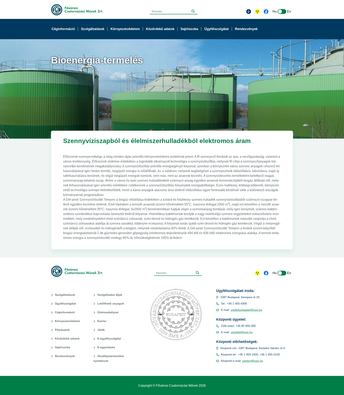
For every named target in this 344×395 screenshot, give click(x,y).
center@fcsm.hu (252, 360)
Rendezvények (65, 356)
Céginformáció (65, 312)
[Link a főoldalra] (77, 10)
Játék (101, 329)
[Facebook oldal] (266, 12)
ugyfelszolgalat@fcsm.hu (246, 309)
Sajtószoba (62, 347)
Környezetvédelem (67, 321)
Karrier (101, 321)
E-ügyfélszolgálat (109, 338)
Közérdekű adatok (67, 338)
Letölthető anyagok (110, 303)
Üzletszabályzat (107, 312)
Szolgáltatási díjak (109, 294)
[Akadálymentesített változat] (257, 273)
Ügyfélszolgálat (65, 303)
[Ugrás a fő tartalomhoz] (248, 11)
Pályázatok (62, 329)
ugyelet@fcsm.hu (242, 332)
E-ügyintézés (106, 347)
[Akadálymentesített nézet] (257, 11)
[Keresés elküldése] (193, 11)
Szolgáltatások (65, 294)
